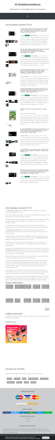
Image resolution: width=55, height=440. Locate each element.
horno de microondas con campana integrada (45, 287)
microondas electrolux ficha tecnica (27, 287)
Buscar (47, 309)
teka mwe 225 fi (35, 286)
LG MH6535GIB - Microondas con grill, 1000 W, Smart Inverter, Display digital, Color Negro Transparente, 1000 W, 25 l (34, 150)
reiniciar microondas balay (9, 301)
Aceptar (46, 437)
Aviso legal (27, 418)
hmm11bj (17, 299)
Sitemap (27, 421)
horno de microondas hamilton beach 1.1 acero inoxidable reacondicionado (19, 287)
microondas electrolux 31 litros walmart (45, 301)
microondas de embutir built (9, 287)
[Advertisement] (30, 196)
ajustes (38, 438)
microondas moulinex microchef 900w (36, 301)
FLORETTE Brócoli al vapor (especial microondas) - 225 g (33, 109)
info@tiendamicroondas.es (12, 324)
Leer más (44, 44)
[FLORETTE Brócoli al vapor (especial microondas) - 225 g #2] (10, 125)
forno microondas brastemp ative (27, 301)
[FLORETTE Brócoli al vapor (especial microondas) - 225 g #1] (7, 125)
